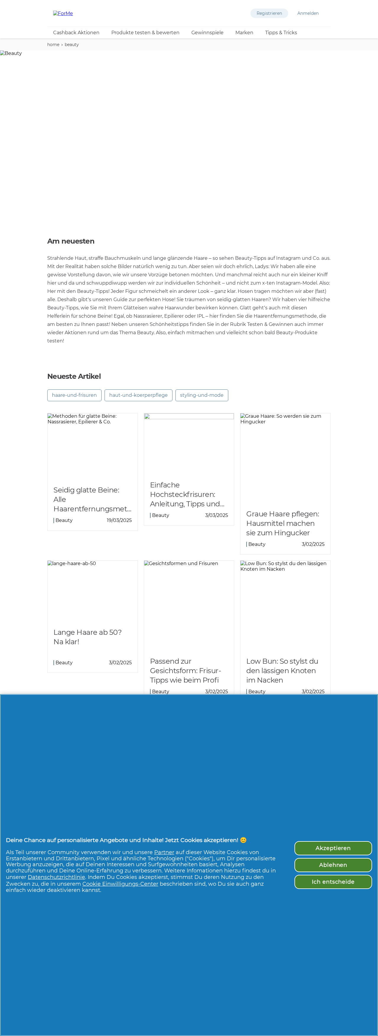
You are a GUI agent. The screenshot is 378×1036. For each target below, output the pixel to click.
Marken (244, 32)
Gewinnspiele (207, 32)
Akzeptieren (333, 848)
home (53, 44)
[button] (269, 13)
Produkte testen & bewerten (145, 32)
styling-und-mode (202, 395)
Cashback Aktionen (76, 32)
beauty (72, 44)
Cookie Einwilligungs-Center (120, 883)
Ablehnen (333, 865)
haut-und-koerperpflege (138, 395)
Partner (164, 852)
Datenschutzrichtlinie (56, 877)
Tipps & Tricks (281, 32)
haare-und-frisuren (74, 395)
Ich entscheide (333, 881)
